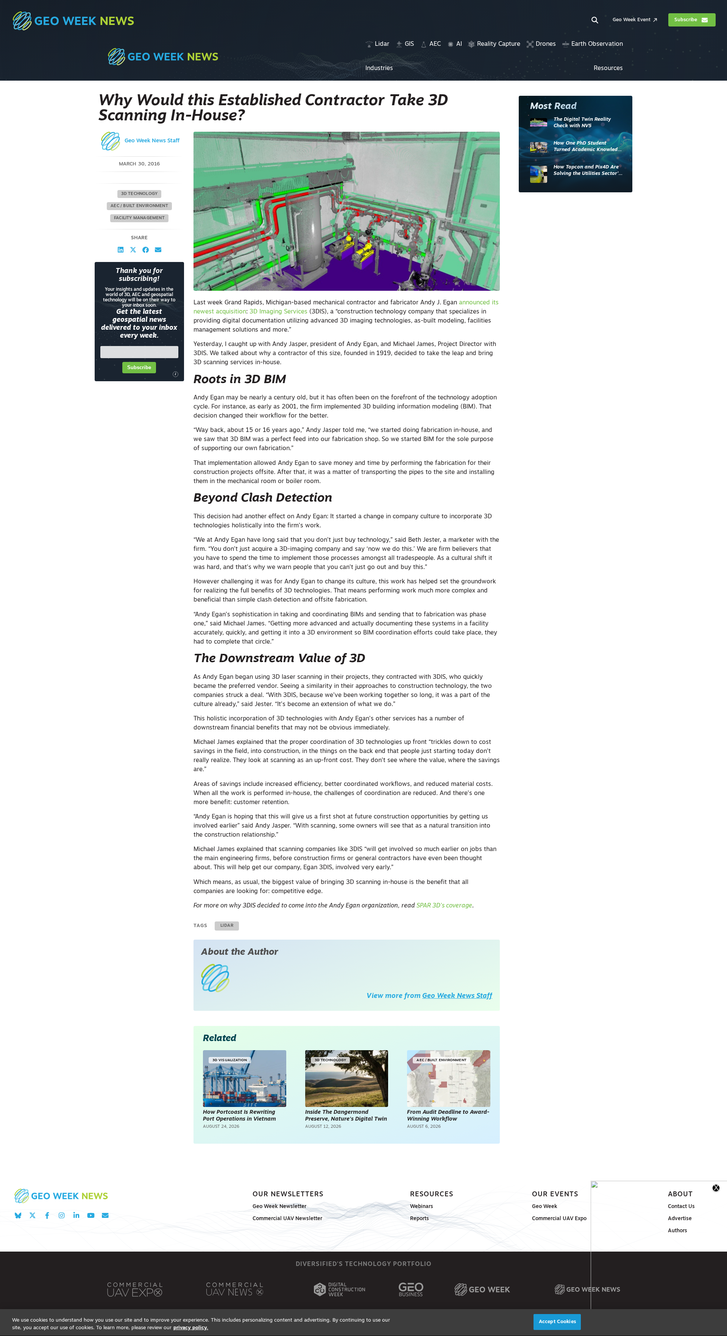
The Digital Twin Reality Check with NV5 (582, 123)
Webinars (421, 1206)
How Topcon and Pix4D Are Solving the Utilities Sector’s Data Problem (587, 171)
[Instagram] (61, 1215)
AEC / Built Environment (139, 206)
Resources (431, 1194)
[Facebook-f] (47, 1215)
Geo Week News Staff (152, 141)
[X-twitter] (32, 1215)
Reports (419, 1218)
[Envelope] (105, 1215)
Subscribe (139, 367)
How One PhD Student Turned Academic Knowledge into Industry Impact (588, 147)
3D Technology (139, 194)
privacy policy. (190, 1327)
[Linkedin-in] (76, 1215)
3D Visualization (229, 1060)
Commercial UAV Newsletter (287, 1218)
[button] (120, 249)
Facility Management (139, 218)
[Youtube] (90, 1215)
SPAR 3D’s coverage (444, 906)
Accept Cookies (557, 1321)
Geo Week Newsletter (279, 1206)
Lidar (227, 926)
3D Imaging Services (278, 312)
